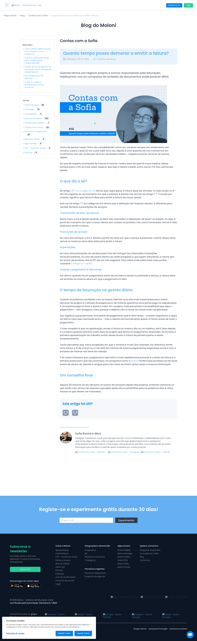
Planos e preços (62, 560)
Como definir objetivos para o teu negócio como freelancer (38, 51)
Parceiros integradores (95, 573)
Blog (22, 15)
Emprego (59, 573)
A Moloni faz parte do (23, 615)
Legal (57, 584)
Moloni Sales (123, 563)
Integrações (90, 550)
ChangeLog (90, 560)
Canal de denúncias (64, 580)
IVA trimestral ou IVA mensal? (34, 77)
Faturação (32, 109)
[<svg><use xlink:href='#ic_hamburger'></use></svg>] (7, 5)
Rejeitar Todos (64, 633)
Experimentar (126, 520)
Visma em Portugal (157, 628)
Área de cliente (62, 563)
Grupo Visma (139, 628)
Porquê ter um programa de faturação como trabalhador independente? (38, 69)
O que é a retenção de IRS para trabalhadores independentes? (37, 60)
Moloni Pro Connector (95, 556)
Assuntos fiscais (34, 139)
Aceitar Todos (83, 633)
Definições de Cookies (15, 633)
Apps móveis (33, 143)
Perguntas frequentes (150, 550)
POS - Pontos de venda (66, 556)
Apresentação (62, 550)
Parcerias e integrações (36, 133)
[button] (190, 634)
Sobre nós (60, 567)
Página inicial (10, 15)
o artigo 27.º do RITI (82, 263)
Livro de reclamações (65, 577)
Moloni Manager (125, 553)
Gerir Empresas (34, 105)
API (86, 553)
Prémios (59, 570)
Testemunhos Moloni (37, 123)
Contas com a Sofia (38, 15)
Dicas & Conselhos (36, 118)
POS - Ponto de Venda (37, 148)
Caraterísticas (62, 553)
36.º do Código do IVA (83, 190)
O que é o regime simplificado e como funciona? (34, 85)
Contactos (145, 560)
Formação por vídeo (149, 553)
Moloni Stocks (124, 567)
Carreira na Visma (178, 628)
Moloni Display (124, 550)
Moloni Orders (124, 556)
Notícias (31, 152)
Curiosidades (33, 114)
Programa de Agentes (95, 576)
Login (188, 5)
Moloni (134, 360)
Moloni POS (123, 560)
